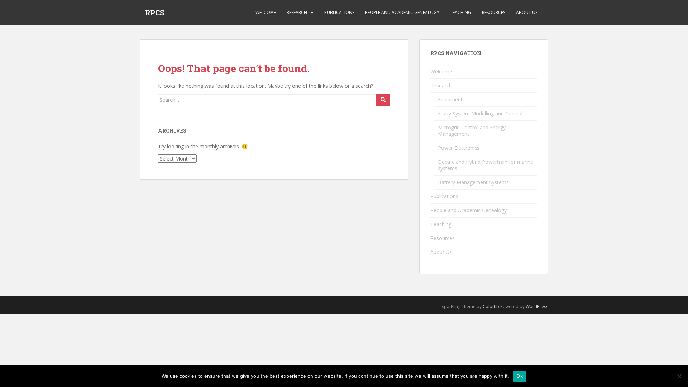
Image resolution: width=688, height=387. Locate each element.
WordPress (537, 307)
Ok (519, 376)
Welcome (265, 12)
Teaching (460, 12)
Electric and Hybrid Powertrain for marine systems (485, 165)
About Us (527, 12)
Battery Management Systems (473, 182)
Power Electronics (458, 147)
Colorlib (491, 307)
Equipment (450, 99)
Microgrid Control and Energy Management (472, 130)
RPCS (154, 12)
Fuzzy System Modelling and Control (480, 113)
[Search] (383, 100)
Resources (493, 12)
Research (297, 12)
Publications (339, 12)
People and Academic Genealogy (402, 12)
